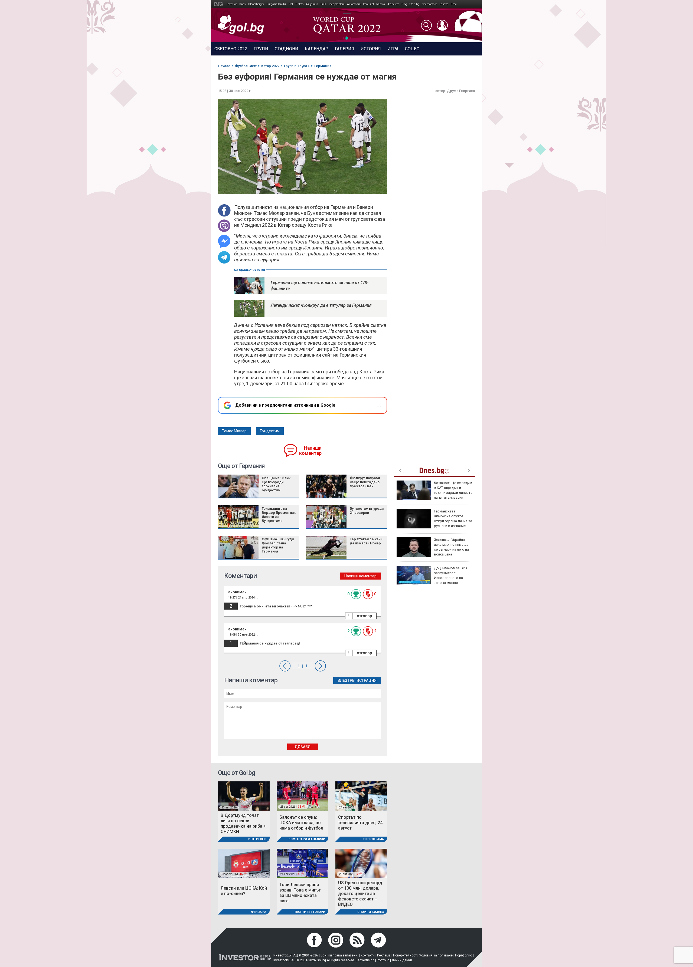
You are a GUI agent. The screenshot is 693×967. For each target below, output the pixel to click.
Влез (342, 680)
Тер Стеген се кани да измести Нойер (366, 541)
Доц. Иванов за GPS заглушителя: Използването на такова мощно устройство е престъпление (432, 578)
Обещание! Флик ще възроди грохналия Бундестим (276, 484)
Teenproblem (337, 4)
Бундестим (270, 431)
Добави (302, 747)
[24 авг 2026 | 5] (302, 863)
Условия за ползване (436, 955)
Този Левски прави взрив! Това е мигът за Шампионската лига (300, 892)
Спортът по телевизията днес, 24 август (360, 823)
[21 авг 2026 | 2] (361, 863)
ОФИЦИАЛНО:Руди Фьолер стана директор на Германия (278, 545)
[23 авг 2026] (244, 795)
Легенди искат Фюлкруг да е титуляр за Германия (321, 305)
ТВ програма (373, 839)
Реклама (384, 955)
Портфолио (463, 955)
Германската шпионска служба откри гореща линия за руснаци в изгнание (453, 518)
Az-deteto (393, 4)
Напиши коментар (310, 450)
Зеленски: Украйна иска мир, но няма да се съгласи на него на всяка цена (451, 547)
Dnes (242, 4)
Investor (232, 4)
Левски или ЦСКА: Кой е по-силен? (244, 891)
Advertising (365, 960)
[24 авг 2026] (361, 795)
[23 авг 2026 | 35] (302, 795)
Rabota (380, 4)
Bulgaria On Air (276, 4)
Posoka (443, 4)
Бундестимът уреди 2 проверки (367, 510)
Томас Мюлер (234, 431)
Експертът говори (310, 912)
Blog (404, 4)
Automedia (354, 4)
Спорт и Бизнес (370, 912)
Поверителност (405, 955)
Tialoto (299, 4)
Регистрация (363, 680)
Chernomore (429, 4)
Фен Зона (258, 912)
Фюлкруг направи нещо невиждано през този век (365, 482)
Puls (323, 4)
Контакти (368, 955)
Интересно (257, 839)
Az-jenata (312, 4)
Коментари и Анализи (307, 839)
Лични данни (402, 960)
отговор (364, 616)
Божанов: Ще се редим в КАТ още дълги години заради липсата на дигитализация (453, 490)
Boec (454, 4)
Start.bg (414, 4)
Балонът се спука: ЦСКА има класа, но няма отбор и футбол (301, 823)
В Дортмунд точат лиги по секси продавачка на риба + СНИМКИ (243, 823)
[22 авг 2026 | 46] (244, 863)
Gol (291, 4)
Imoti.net (368, 4)
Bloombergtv (256, 4)
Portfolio (383, 960)
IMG (219, 4)
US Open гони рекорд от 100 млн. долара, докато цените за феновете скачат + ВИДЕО (360, 893)
